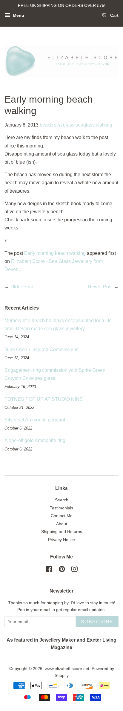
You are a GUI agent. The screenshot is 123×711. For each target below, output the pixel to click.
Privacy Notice (61, 540)
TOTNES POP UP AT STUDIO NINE (43, 399)
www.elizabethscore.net (67, 668)
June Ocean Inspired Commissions (41, 349)
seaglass (85, 124)
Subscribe (97, 621)
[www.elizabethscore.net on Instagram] (74, 570)
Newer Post (100, 286)
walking (104, 124)
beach (46, 124)
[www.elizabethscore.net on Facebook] (49, 570)
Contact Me (62, 516)
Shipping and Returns (61, 531)
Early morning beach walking (55, 253)
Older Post (21, 286)
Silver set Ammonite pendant (34, 419)
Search (61, 500)
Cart (114, 15)
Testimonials (61, 508)
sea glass (64, 124)
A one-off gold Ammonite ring (34, 440)
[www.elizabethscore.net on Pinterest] (62, 570)
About (61, 524)
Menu (18, 15)
